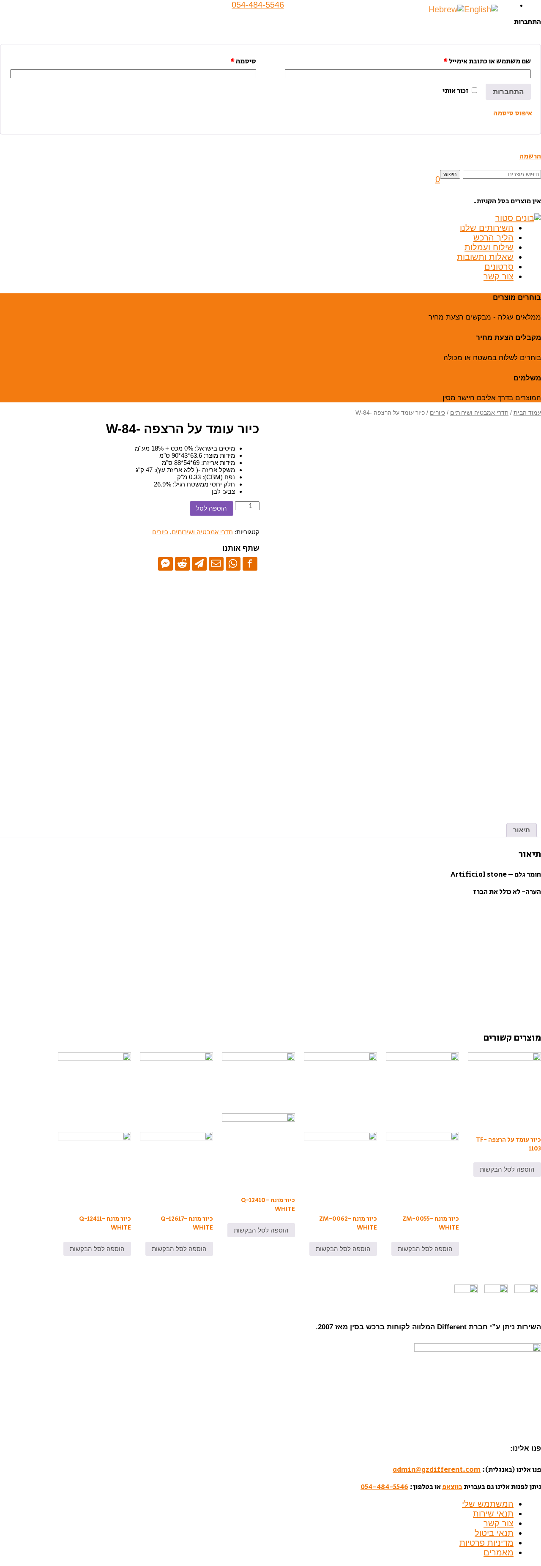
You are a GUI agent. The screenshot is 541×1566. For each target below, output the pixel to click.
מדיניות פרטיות (486, 1542)
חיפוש (450, 174)
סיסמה (243, 61)
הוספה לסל (211, 508)
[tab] (521, 830)
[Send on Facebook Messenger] (165, 563)
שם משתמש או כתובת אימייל (487, 61)
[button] (437, 179)
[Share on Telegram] (199, 563)
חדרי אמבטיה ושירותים (479, 413)
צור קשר (499, 276)
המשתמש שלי (488, 1504)
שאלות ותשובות (485, 257)
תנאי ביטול (494, 1533)
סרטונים (499, 266)
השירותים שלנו (487, 227)
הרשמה (530, 156)
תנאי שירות (493, 1513)
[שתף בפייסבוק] (250, 563)
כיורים (437, 413)
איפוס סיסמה (512, 113)
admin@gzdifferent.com (437, 1470)
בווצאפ (452, 1487)
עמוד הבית (527, 413)
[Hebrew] (446, 9)
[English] (481, 9)
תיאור (521, 830)
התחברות (508, 92)
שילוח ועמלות (489, 247)
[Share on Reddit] (182, 563)
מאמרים (499, 1552)
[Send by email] (216, 563)
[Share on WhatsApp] (233, 563)
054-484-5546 (384, 1487)
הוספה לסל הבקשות (507, 1169)
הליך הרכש (493, 237)
